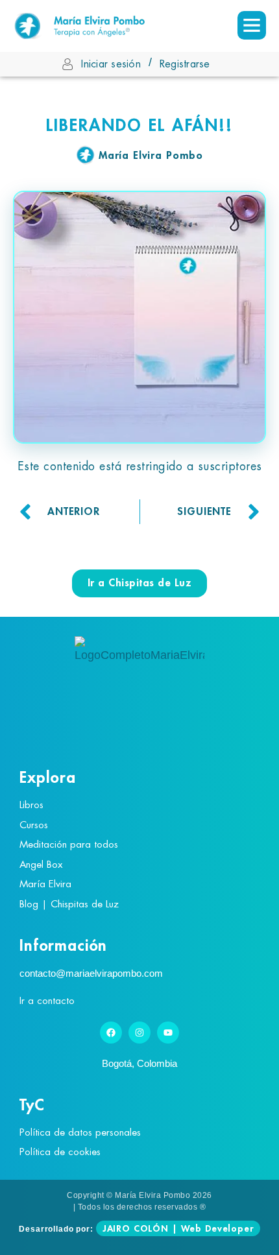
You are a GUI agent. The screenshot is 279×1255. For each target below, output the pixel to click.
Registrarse (185, 64)
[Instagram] (139, 1033)
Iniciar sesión (111, 64)
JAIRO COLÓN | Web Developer (178, 1228)
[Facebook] (111, 1033)
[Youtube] (168, 1033)
